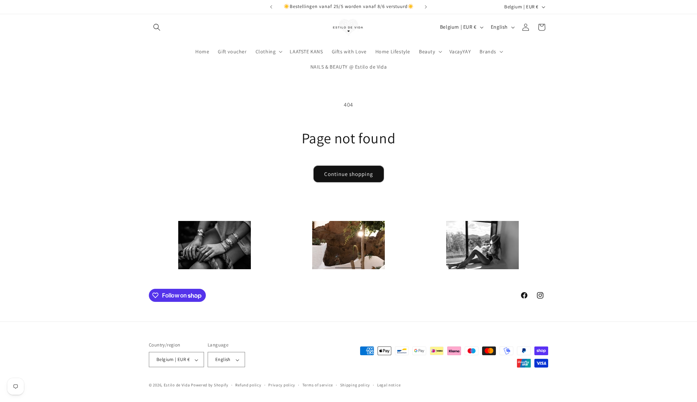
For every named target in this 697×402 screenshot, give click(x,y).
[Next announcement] (426, 7)
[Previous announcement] (271, 7)
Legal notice (388, 384)
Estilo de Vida (177, 385)
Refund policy (248, 384)
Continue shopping (348, 174)
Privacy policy (281, 384)
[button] (157, 27)
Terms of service (317, 384)
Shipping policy (355, 384)
